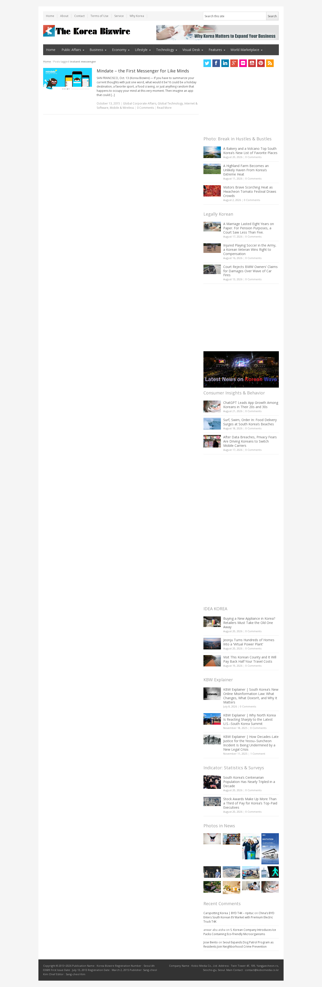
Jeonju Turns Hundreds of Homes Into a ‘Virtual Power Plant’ (248, 642)
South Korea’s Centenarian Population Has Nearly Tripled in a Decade (249, 781)
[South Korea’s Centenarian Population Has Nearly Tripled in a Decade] (212, 782)
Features (215, 49)
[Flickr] (243, 63)
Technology (165, 49)
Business (96, 49)
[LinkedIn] (225, 63)
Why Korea (137, 16)
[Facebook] (216, 63)
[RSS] (270, 63)
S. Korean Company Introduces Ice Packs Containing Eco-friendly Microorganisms (239, 932)
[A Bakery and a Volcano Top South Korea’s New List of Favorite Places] (212, 152)
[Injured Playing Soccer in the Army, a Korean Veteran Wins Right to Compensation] (212, 248)
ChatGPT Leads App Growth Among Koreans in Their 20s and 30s (250, 404)
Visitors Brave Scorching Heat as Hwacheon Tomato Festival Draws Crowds (249, 191)
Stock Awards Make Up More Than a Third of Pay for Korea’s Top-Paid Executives (250, 803)
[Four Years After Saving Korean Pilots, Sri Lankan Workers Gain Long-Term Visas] (251, 872)
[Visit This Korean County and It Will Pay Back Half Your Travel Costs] (212, 660)
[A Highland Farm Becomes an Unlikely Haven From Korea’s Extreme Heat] (212, 169)
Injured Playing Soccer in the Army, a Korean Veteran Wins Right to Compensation (249, 249)
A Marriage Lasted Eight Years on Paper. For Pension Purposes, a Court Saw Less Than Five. (248, 228)
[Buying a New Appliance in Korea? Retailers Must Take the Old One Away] (212, 621)
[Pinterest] (261, 63)
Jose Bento (210, 942)
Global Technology (170, 103)
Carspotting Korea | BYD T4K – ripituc (228, 913)
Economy (119, 49)
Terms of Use (99, 16)
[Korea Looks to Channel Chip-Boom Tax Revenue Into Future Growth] (231, 872)
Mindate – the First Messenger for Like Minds (143, 71)
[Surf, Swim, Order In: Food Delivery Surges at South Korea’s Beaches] (212, 424)
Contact (79, 16)
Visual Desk (191, 49)
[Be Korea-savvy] (87, 31)
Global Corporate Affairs (139, 103)
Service (119, 16)
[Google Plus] (234, 63)
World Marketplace (245, 49)
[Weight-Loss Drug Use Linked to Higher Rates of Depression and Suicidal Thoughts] (212, 838)
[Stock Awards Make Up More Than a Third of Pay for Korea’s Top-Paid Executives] (212, 801)
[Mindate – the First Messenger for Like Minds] (67, 79)
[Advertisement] (238, 102)
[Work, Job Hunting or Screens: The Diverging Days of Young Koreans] (231, 839)
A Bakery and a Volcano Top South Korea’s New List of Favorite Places (250, 150)
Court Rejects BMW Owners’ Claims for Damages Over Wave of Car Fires (250, 270)
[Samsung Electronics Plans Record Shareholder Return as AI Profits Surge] (270, 872)
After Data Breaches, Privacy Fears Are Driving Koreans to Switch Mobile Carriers (250, 441)
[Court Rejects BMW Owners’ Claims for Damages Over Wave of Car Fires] (212, 269)
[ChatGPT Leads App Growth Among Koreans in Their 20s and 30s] (212, 406)
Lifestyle (141, 49)
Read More (164, 108)
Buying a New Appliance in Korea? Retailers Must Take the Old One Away (249, 622)
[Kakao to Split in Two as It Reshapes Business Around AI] (212, 872)
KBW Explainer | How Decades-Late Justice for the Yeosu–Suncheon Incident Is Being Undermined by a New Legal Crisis (251, 743)
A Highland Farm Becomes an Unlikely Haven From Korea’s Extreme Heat (246, 169)
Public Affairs (71, 49)
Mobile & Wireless (122, 108)
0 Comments (253, 157)
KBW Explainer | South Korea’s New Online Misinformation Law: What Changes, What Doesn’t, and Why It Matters (250, 695)
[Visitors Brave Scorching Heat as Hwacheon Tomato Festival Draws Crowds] (212, 191)
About (64, 16)
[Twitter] (207, 63)
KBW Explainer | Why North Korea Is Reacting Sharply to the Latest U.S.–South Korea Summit (249, 719)
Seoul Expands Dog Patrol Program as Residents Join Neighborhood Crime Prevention (238, 944)
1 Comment (257, 753)
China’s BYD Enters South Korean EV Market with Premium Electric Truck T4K (238, 917)
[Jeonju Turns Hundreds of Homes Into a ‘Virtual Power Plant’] (212, 643)
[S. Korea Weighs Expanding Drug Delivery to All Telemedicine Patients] (251, 885)
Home (50, 16)
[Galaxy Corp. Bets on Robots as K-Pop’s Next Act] (212, 887)
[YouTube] (252, 63)
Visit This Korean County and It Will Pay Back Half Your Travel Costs (249, 659)
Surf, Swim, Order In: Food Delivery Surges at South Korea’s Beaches (250, 422)
